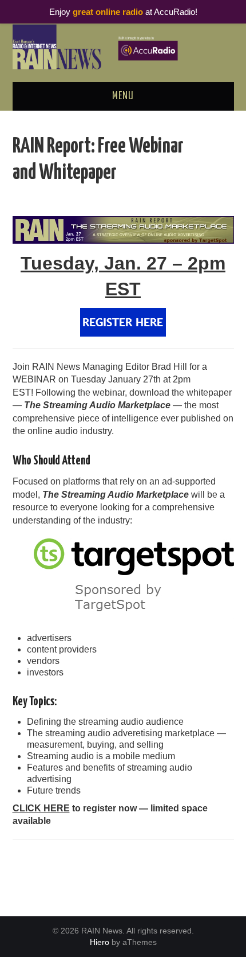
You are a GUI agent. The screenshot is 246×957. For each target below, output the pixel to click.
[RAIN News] (123, 46)
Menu (123, 96)
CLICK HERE (41, 808)
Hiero (99, 942)
